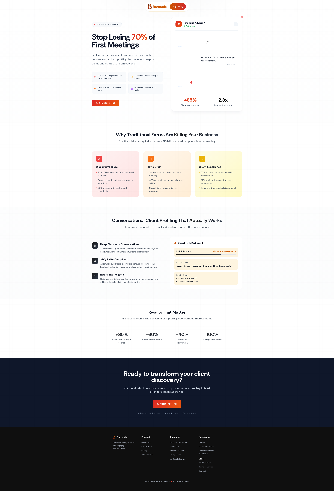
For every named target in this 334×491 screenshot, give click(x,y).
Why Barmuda (147, 455)
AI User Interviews (206, 446)
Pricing (144, 450)
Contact (202, 471)
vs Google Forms (177, 459)
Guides (202, 442)
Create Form (146, 446)
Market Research (177, 450)
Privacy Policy (205, 462)
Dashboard (146, 442)
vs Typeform (175, 455)
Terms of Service (206, 467)
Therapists (174, 446)
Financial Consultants (179, 442)
